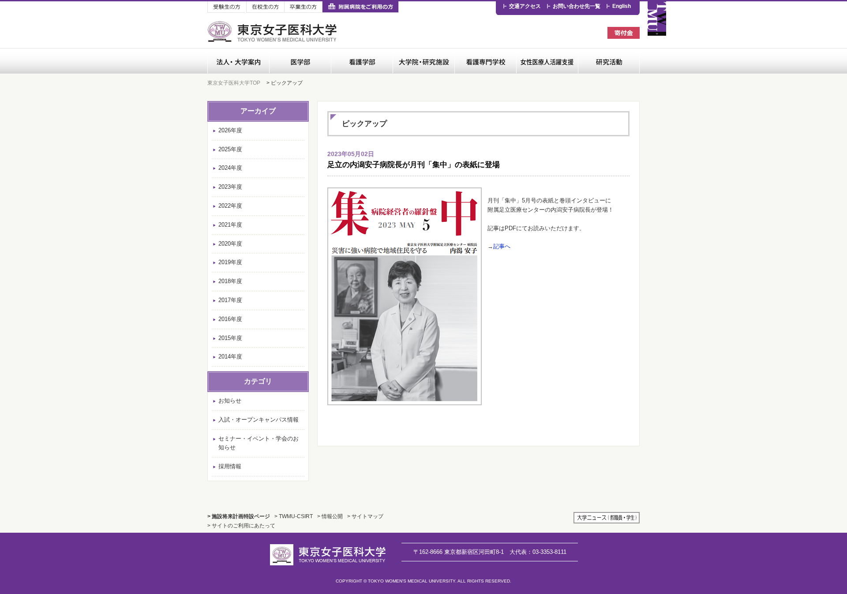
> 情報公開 (330, 516)
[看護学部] (362, 61)
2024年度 (230, 167)
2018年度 (230, 281)
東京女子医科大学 (273, 31)
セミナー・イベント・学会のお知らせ (258, 443)
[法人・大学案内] (238, 61)
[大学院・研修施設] (423, 61)
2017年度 (230, 300)
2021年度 (230, 224)
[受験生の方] (226, 7)
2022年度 (230, 205)
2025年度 (230, 149)
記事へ (501, 246)
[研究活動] (609, 61)
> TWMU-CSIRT (293, 516)
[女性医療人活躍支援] (547, 61)
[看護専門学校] (485, 61)
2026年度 (230, 130)
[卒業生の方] (303, 7)
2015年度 (230, 338)
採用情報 (229, 466)
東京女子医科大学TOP (233, 83)
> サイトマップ (365, 516)
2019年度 (230, 262)
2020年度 (230, 243)
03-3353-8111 (538, 552)
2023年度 (230, 186)
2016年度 (230, 319)
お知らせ (229, 400)
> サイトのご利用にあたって (241, 525)
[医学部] (300, 61)
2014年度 (230, 356)
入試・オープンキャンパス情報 (258, 419)
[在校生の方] (265, 7)
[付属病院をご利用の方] (360, 7)
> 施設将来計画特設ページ (238, 516)
